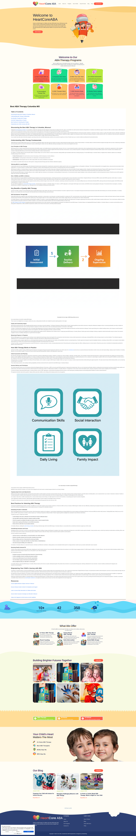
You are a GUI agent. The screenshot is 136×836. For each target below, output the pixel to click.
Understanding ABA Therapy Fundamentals (20, 116)
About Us (64, 3)
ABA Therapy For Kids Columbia (19, 202)
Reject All (17, 831)
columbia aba (71, 349)
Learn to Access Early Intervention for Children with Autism (23, 590)
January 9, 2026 (36, 790)
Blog (88, 3)
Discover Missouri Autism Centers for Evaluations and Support (24, 587)
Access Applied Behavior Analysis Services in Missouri (22, 583)
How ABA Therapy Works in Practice (19, 120)
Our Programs (67, 823)
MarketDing (84, 833)
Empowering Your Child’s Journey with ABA (20, 124)
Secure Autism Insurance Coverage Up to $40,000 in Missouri (24, 593)
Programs (69, 3)
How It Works (75, 3)
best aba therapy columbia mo (21, 129)
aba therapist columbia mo (30, 577)
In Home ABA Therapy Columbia (29, 183)
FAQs (92, 3)
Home (59, 3)
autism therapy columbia (28, 525)
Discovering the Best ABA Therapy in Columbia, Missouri (23, 114)
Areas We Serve (83, 3)
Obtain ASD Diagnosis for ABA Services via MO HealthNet (23, 597)
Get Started (98, 3)
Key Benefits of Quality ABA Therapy (19, 118)
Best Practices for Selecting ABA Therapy (20, 122)
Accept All (28, 831)
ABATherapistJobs (71, 833)
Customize (7, 831)
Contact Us (66, 825)
